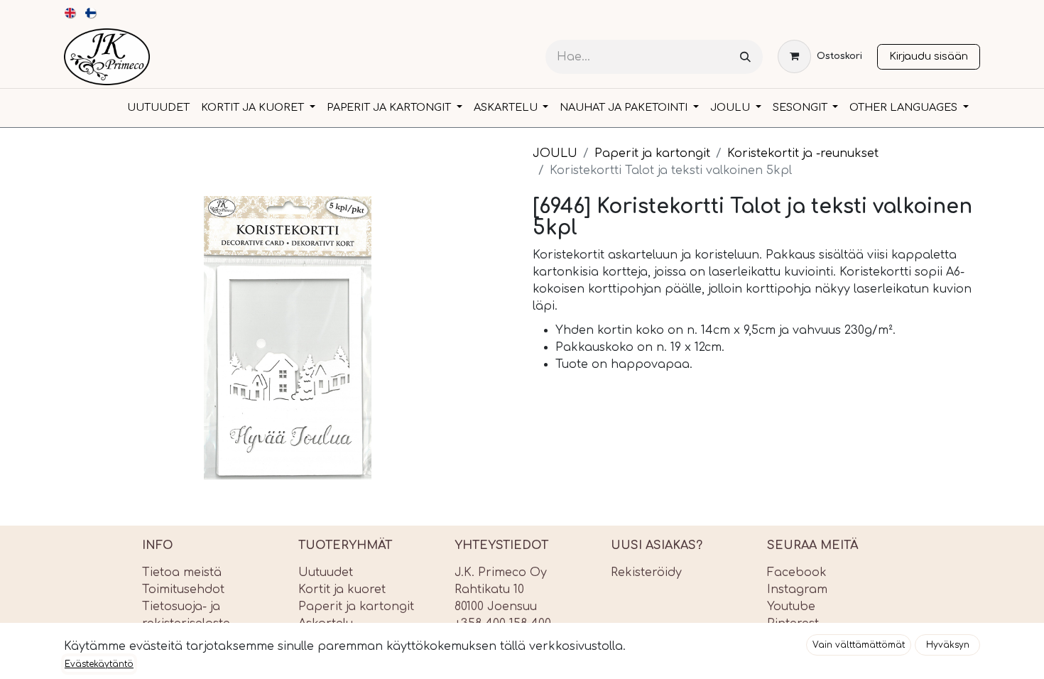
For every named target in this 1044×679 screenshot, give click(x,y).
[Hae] (745, 57)
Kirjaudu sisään (928, 56)
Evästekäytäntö (99, 664)
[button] (858, 645)
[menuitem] (71, 13)
